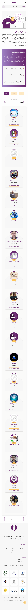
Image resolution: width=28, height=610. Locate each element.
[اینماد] (22, 573)
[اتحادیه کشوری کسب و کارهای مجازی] (22, 591)
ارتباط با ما (12, 552)
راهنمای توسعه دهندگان (21, 550)
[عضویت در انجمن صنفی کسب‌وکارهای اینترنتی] (14, 573)
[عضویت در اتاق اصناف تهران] (5, 582)
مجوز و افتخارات (22, 548)
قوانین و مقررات (22, 552)
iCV (14, 93)
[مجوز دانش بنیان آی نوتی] (14, 582)
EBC (6, 93)
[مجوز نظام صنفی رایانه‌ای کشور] (5, 573)
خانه (22, 6)
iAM (21, 93)
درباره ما (12, 546)
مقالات (13, 550)
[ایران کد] (14, 591)
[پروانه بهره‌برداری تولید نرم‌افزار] (5, 591)
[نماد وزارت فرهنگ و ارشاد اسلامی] (22, 582)
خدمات (24, 546)
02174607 (19, 559)
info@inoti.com (20, 561)
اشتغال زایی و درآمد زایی (9, 548)
